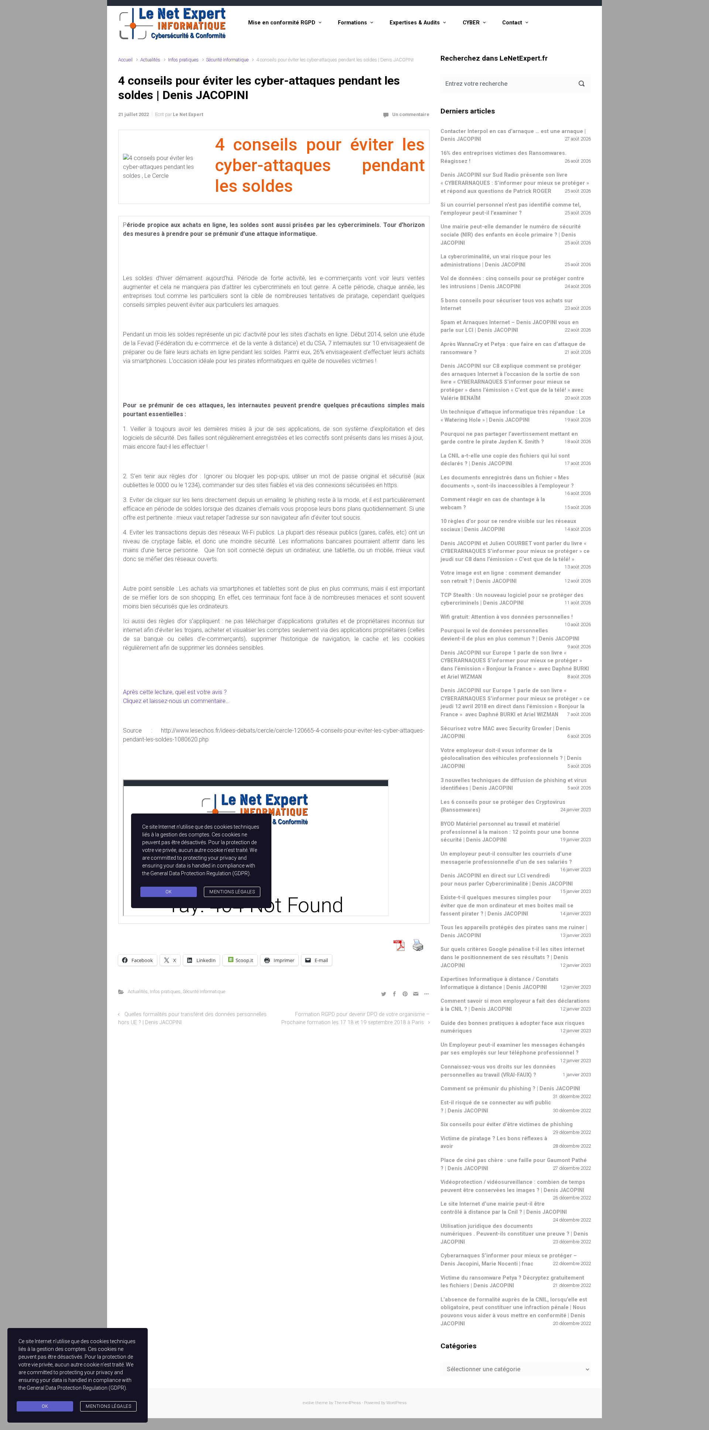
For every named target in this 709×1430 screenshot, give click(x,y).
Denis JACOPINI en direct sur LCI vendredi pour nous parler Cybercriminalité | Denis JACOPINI (507, 880)
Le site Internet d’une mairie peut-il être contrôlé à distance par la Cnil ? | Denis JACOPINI (504, 1208)
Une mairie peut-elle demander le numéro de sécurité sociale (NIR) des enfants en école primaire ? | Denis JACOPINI (511, 235)
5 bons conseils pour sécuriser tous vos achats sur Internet (507, 305)
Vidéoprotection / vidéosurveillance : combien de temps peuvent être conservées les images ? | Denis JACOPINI (513, 1186)
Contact (512, 23)
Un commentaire (410, 114)
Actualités (150, 59)
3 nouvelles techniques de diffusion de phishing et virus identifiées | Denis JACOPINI (514, 784)
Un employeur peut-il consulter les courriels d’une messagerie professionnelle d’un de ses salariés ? (506, 858)
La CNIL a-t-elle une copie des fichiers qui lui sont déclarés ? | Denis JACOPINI (505, 460)
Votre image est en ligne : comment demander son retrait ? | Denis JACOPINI (501, 577)
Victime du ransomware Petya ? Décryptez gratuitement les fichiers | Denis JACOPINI (512, 1282)
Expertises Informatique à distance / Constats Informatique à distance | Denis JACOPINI (500, 983)
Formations (352, 23)
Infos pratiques (183, 59)
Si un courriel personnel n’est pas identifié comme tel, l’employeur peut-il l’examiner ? (511, 209)
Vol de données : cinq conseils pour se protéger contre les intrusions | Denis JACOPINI (512, 282)
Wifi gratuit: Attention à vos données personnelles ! (507, 617)
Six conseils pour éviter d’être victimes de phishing (507, 1124)
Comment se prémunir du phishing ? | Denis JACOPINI (510, 1089)
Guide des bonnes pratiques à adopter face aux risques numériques (513, 1027)
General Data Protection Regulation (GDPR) (76, 1388)
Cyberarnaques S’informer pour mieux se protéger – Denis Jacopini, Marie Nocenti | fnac (509, 1260)
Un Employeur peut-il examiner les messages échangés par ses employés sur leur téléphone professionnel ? (513, 1049)
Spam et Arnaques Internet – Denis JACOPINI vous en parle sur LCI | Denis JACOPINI (510, 326)
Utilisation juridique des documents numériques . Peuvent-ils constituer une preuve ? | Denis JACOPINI (514, 1234)
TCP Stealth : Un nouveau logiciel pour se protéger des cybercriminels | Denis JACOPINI (512, 599)
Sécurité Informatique (227, 59)
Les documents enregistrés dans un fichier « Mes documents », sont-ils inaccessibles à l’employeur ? (507, 482)
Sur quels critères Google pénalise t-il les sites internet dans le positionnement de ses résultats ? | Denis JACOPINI (513, 957)
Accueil (125, 59)
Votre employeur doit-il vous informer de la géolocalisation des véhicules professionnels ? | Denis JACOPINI (511, 758)
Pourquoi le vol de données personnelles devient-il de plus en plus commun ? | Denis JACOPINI (510, 635)
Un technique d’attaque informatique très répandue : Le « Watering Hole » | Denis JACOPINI (513, 416)
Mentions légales (108, 1406)
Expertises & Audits (415, 23)
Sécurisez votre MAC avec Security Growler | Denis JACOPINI (506, 733)
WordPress (396, 1402)
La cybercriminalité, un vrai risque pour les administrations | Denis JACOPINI (496, 261)
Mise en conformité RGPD (281, 23)
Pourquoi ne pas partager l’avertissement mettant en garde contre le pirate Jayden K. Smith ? (509, 438)
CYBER (471, 23)
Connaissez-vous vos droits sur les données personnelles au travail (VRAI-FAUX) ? (498, 1071)
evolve (308, 1402)
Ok (45, 1406)
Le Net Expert (188, 114)
